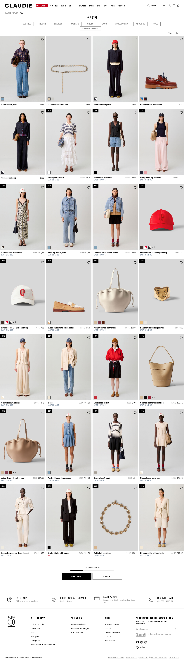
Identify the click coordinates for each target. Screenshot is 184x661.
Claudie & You (77, 632)
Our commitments (112, 632)
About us (140, 24)
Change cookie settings (158, 657)
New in (42, 24)
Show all (107, 576)
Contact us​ (35, 628)
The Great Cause (112, 624)
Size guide (35, 636)
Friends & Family (90, 28)
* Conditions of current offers (43, 644)
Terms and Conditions (116, 657)
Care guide (35, 640)
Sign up (175, 629)
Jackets (75, 24)
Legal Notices (174, 657)
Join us (108, 636)
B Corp (108, 628)
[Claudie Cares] (11, 622)
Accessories (121, 24)
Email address (142, 629)
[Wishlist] (42, 39)
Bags (104, 24)
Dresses (58, 24)
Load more (76, 576)
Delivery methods (78, 624)
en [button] (164, 5)
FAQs (33, 632)
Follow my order (37, 624)
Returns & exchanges (80, 628)
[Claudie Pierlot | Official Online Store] (18, 6)
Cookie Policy (143, 657)
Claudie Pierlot (11, 13)
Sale (155, 24)
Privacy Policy (131, 657)
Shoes (90, 24)
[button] (42, 5)
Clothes (27, 24)
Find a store (110, 640)
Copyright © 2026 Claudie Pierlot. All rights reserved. (24, 657)
